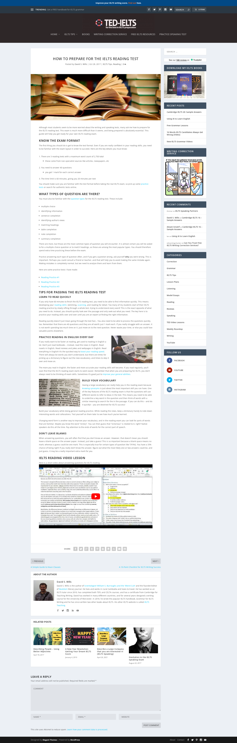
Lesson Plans (173, 282)
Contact (180, 739)
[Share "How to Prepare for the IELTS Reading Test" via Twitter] (81, 549)
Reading (117, 64)
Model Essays (173, 295)
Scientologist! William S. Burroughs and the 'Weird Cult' (109, 585)
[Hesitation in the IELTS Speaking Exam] (143, 640)
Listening (171, 288)
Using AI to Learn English (178, 118)
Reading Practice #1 (50, 277)
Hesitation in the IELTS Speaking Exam (140, 658)
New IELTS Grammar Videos (180, 141)
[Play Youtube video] (96, 496)
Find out (132, 3)
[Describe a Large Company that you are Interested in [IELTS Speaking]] (111, 636)
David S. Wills (81, 64)
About (172, 739)
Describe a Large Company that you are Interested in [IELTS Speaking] (110, 651)
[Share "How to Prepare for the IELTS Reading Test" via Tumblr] (92, 549)
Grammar (171, 268)
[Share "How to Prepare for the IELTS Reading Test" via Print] (125, 549)
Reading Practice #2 (50, 282)
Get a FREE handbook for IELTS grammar (65, 9)
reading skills (60, 305)
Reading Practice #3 (50, 286)
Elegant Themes (50, 740)
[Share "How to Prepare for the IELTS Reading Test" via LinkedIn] (103, 549)
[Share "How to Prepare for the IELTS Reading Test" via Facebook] (75, 549)
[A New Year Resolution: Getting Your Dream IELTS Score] (79, 636)
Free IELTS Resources (143, 34)
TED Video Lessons (175, 322)
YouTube (171, 342)
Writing (170, 335)
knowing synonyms (91, 388)
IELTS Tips (69, 34)
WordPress (75, 740)
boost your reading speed (92, 351)
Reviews (170, 309)
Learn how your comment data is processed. (87, 729)
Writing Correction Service (110, 34)
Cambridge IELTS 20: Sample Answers (184, 112)
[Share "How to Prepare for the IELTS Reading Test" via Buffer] (108, 549)
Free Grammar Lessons (177, 125)
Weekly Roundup (175, 329)
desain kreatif (173, 227)
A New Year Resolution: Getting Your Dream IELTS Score (78, 651)
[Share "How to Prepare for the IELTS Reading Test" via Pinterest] (97, 549)
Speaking (171, 315)
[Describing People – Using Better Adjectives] (48, 636)
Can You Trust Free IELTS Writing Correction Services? (184, 244)
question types (78, 198)
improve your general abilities (116, 374)
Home (54, 34)
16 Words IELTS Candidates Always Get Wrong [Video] (185, 133)
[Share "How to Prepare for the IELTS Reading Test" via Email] (119, 549)
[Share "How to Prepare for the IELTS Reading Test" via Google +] (86, 549)
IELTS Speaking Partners (186, 211)
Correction (172, 261)
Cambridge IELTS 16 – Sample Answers (184, 218)
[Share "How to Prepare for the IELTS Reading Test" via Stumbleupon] (114, 549)
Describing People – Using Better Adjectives (46, 650)
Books (86, 34)
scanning (82, 305)
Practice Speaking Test (172, 34)
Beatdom (63, 589)
